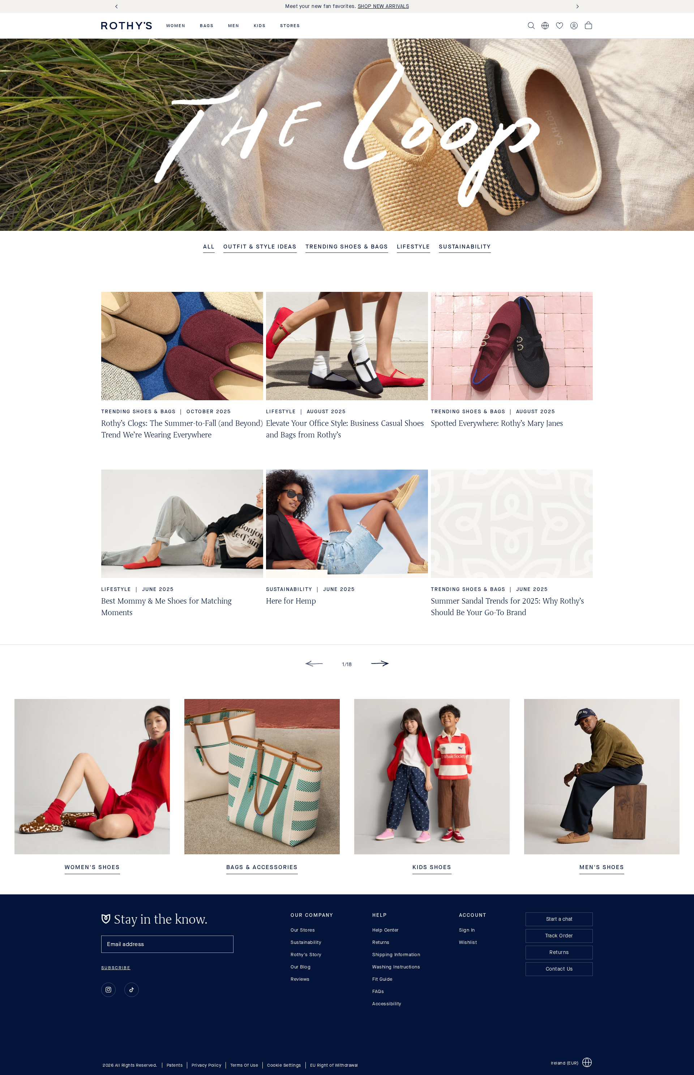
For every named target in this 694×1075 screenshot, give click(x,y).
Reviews (300, 979)
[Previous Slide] (117, 7)
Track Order (559, 935)
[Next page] (380, 664)
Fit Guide (382, 979)
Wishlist (468, 942)
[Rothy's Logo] (126, 25)
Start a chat (559, 919)
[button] (175, 25)
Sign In (467, 930)
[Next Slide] (576, 7)
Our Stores (303, 930)
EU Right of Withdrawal (334, 1065)
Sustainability (306, 942)
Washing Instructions (396, 967)
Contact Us (559, 969)
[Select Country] (545, 25)
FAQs (378, 991)
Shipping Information (396, 954)
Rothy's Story (306, 954)
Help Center (385, 930)
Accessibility (387, 1004)
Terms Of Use (244, 1065)
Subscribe (115, 968)
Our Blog (300, 967)
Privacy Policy (206, 1065)
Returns (381, 942)
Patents (175, 1065)
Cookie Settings (284, 1065)
